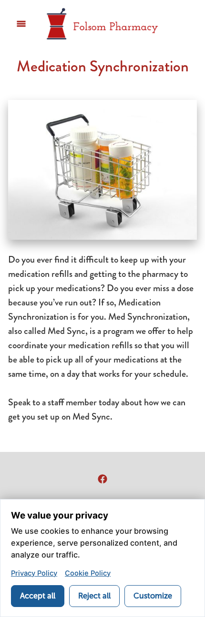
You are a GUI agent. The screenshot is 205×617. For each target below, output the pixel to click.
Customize (152, 596)
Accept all (37, 596)
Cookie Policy (88, 573)
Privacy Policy (34, 573)
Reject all (94, 596)
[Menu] (21, 24)
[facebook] (102, 478)
